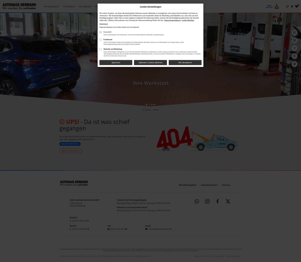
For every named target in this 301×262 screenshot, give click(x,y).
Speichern (116, 63)
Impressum (103, 24)
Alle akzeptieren (185, 63)
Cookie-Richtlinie (188, 20)
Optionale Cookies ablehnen (150, 63)
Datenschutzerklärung (172, 20)
